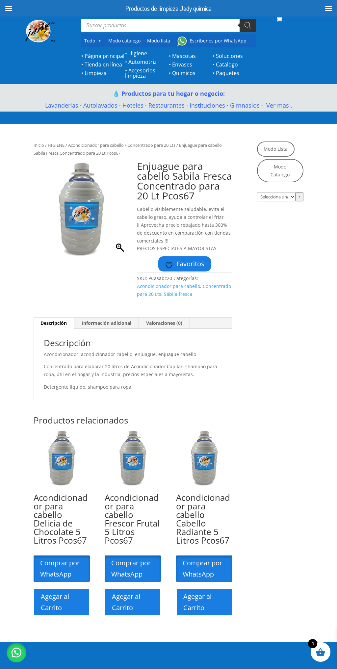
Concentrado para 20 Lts (151, 145)
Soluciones (229, 56)
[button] (16, 652)
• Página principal (102, 56)
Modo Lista (276, 149)
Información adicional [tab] (106, 323)
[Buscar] (248, 25)
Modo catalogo (124, 41)
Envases (182, 64)
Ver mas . (278, 105)
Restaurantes (166, 105)
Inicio (39, 145)
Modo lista (158, 41)
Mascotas (184, 56)
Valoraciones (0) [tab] (164, 323)
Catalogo (227, 64)
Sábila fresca (178, 294)
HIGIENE (56, 145)
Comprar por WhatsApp (60, 568)
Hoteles (132, 105)
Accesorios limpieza (140, 73)
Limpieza (96, 73)
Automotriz (142, 61)
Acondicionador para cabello (96, 145)
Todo (89, 41)
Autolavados (100, 105)
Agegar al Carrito (55, 602)
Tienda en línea (103, 64)
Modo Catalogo (280, 171)
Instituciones (207, 105)
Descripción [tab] (53, 323)
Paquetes (227, 73)
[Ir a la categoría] (299, 196)
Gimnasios (245, 105)
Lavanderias (61, 105)
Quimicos (183, 73)
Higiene (137, 53)
